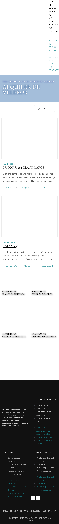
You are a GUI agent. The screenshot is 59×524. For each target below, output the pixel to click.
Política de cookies (43, 471)
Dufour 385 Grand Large (23, 168)
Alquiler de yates (43, 409)
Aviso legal (40, 464)
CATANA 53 (11, 246)
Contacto (53, 31)
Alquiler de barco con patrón (44, 420)
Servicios (11, 461)
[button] (49, 37)
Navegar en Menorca (16, 471)
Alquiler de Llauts (43, 405)
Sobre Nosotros (53, 23)
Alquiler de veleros (43, 412)
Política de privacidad (45, 468)
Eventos (11, 468)
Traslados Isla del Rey (17, 464)
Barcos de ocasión (15, 458)
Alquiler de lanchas (44, 415)
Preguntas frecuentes (16, 474)
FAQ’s (52, 28)
